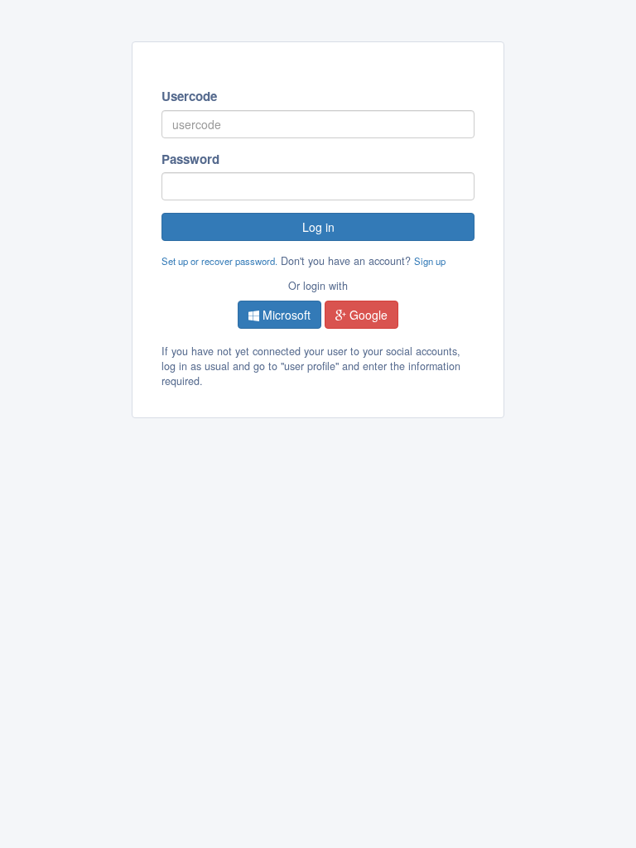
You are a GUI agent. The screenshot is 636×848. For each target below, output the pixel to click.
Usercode (189, 96)
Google (367, 314)
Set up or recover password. (219, 260)
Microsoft (285, 314)
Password (190, 159)
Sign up (430, 260)
